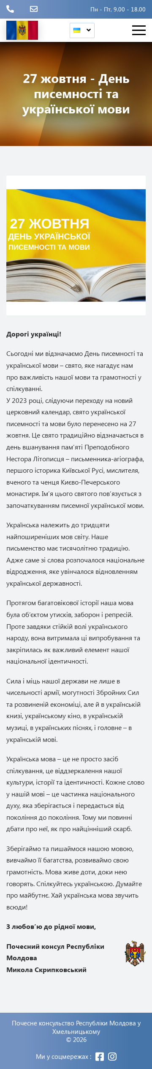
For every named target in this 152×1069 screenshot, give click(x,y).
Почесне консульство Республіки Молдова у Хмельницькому (76, 1027)
